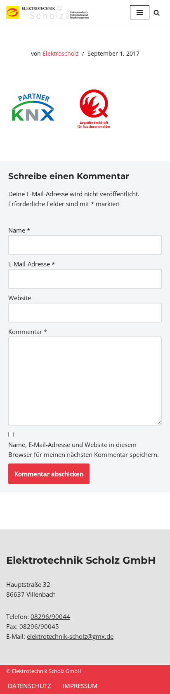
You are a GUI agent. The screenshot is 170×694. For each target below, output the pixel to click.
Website (19, 298)
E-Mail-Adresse (31, 264)
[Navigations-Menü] (139, 12)
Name (19, 230)
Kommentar (27, 331)
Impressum (80, 686)
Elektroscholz (60, 53)
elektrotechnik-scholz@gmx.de (70, 636)
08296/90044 (50, 616)
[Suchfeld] (156, 12)
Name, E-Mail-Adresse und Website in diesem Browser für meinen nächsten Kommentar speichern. (83, 449)
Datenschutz (29, 686)
